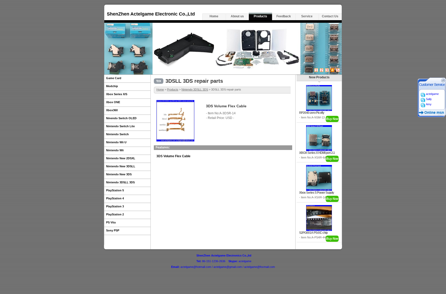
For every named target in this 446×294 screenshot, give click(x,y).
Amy (428, 104)
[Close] (443, 81)
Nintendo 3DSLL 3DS (194, 89)
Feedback (283, 16)
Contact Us (330, 16)
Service (307, 16)
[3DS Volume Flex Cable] (175, 140)
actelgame (432, 93)
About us (237, 16)
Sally (428, 99)
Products (260, 16)
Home (214, 16)
